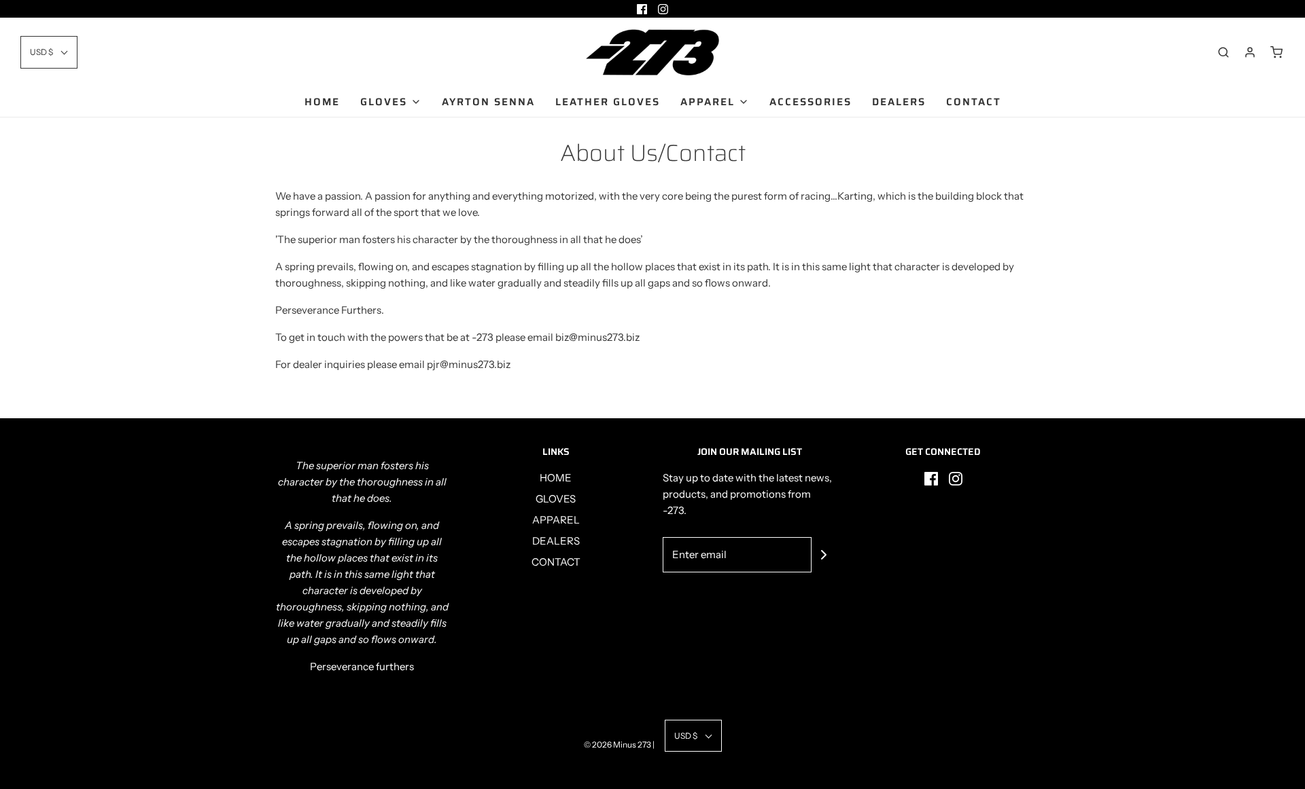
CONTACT (556, 561)
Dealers (899, 102)
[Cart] (1276, 52)
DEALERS (556, 540)
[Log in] (1250, 52)
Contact (973, 102)
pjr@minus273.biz (468, 364)
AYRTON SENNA (488, 102)
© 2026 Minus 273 (617, 744)
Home (322, 102)
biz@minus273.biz (597, 337)
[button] (48, 52)
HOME (556, 477)
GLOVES (556, 498)
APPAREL (556, 519)
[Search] (1223, 52)
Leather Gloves (607, 102)
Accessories (810, 102)
